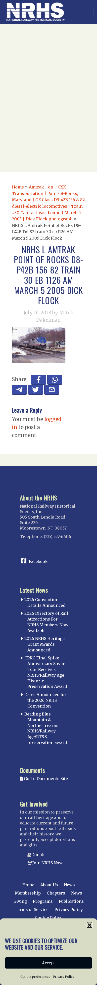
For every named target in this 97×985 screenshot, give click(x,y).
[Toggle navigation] (87, 12)
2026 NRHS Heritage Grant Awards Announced (44, 644)
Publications (71, 901)
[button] (89, 924)
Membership (28, 893)
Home (18, 186)
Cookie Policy (48, 917)
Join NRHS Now (47, 862)
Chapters (56, 893)
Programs (43, 901)
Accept (48, 963)
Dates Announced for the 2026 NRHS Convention (45, 700)
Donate (38, 854)
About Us (49, 884)
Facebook (38, 561)
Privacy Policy (63, 977)
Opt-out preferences (35, 977)
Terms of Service (31, 909)
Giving (20, 901)
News (69, 884)
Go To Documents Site (45, 778)
